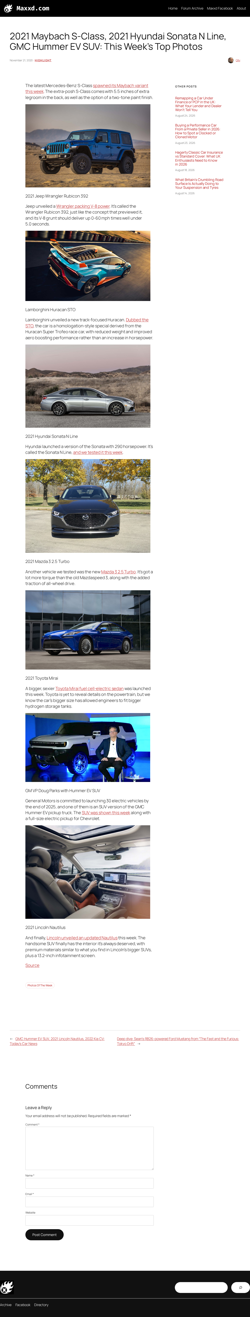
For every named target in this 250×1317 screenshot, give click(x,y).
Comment (32, 1124)
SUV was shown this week (106, 813)
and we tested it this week (97, 452)
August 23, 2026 (185, 143)
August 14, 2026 (185, 193)
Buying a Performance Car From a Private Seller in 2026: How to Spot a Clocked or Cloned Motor (197, 131)
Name (29, 1175)
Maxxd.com (33, 8)
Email (29, 1194)
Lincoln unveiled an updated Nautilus (82, 938)
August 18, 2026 (185, 170)
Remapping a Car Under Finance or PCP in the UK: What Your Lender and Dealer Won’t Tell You (198, 104)
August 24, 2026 (185, 115)
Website (30, 1212)
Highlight (43, 60)
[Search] (240, 1287)
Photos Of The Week (40, 985)
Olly (238, 60)
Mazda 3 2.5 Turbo (118, 572)
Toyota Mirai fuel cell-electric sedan (89, 688)
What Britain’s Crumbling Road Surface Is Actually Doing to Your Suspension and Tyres (199, 183)
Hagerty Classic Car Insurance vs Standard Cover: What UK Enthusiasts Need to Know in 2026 (199, 158)
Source (32, 965)
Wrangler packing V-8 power (83, 206)
